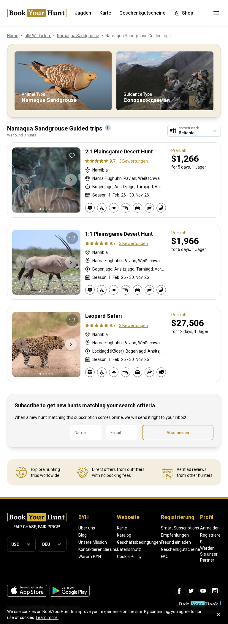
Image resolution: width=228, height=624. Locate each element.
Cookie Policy (129, 556)
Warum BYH (89, 556)
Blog (82, 535)
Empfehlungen (175, 535)
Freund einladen (176, 542)
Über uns (86, 528)
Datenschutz (129, 549)
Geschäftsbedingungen (139, 542)
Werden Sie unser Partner (209, 554)
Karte (122, 528)
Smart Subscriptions (180, 528)
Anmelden (210, 528)
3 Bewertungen (133, 161)
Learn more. (47, 617)
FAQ (165, 556)
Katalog (124, 535)
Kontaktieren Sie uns (97, 549)
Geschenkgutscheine (180, 549)
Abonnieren (178, 432)
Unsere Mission (92, 542)
